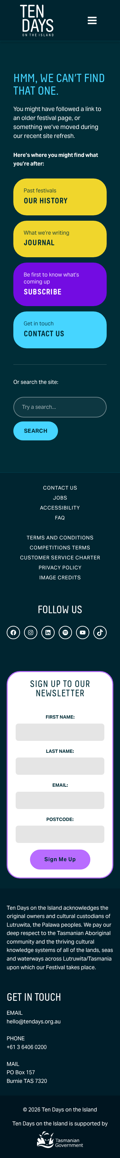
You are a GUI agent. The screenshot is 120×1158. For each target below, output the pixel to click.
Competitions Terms (60, 547)
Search (35, 430)
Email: (60, 785)
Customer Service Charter (60, 557)
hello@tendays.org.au (34, 1021)
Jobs (60, 498)
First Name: (60, 717)
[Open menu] (92, 21)
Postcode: (60, 819)
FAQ (60, 518)
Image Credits (60, 577)
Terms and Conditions (60, 537)
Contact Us (60, 488)
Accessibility (60, 508)
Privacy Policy (60, 567)
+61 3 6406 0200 (27, 1047)
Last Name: (60, 751)
